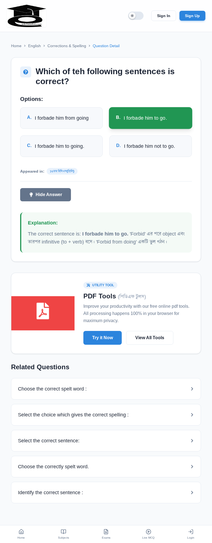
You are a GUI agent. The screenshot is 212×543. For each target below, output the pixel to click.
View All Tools (149, 337)
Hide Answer (49, 194)
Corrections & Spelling (66, 46)
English (34, 46)
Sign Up (192, 16)
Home (16, 46)
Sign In (163, 16)
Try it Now (102, 337)
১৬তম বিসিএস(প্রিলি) (62, 171)
